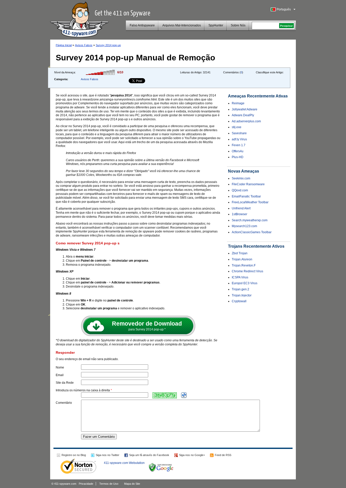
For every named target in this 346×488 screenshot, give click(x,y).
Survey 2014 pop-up (108, 45)
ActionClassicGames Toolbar (252, 232)
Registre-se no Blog (74, 455)
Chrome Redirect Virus (247, 271)
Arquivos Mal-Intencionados (181, 25)
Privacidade (86, 483)
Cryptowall (239, 301)
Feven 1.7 (238, 145)
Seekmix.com (241, 178)
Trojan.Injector (242, 295)
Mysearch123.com (244, 226)
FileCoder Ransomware (248, 184)
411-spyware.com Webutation (124, 463)
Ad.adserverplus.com (246, 121)
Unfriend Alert (241, 208)
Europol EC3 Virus (244, 283)
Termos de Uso (108, 483)
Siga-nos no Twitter (107, 455)
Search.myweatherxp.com (249, 220)
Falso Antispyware (142, 25)
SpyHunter (215, 25)
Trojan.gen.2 (240, 289)
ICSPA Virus (240, 277)
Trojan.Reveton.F (244, 265)
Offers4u (237, 151)
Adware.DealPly (243, 115)
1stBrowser (239, 214)
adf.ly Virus (239, 139)
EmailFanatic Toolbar (246, 196)
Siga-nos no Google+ (192, 455)
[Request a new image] (184, 395)
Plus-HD (237, 157)
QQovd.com (240, 190)
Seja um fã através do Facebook (149, 455)
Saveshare (239, 133)
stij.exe (236, 127)
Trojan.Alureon (242, 259)
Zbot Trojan (239, 253)
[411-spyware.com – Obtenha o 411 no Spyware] (79, 19)
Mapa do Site (132, 483)
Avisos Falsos (83, 45)
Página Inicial (64, 45)
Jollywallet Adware (244, 109)
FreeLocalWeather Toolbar (250, 202)
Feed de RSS (223, 455)
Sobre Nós (238, 25)
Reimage (238, 103)
